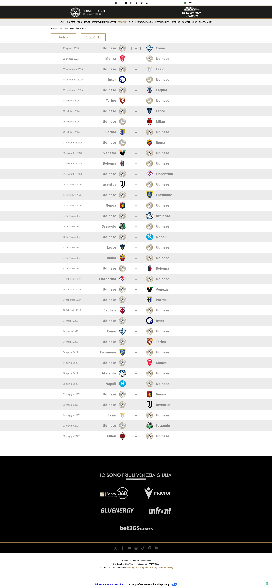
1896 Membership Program (104, 22)
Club (131, 22)
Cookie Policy (151, 567)
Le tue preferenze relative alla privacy (148, 584)
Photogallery (205, 22)
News (62, 22)
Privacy (141, 567)
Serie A (63, 37)
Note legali (132, 567)
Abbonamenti (83, 22)
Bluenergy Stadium (144, 22)
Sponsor (176, 22)
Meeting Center (162, 22)
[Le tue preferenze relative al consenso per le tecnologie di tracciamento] (267, 583)
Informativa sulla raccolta (109, 584)
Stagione (122, 22)
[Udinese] (88, 12)
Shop (194, 22)
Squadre (186, 22)
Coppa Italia (93, 37)
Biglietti (71, 22)
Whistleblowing (166, 567)
